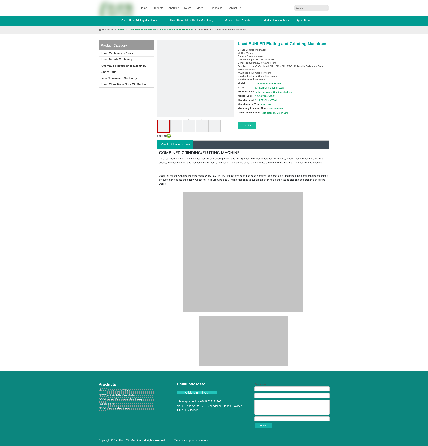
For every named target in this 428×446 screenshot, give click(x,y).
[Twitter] (192, 417)
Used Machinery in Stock (117, 53)
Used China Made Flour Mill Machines (125, 84)
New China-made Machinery (119, 78)
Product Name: (246, 91)
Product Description (175, 144)
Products (157, 8)
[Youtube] (198, 417)
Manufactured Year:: (249, 104)
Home (143, 8)
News (187, 8)
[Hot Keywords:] (326, 8)
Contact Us (234, 8)
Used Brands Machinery (116, 59)
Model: (242, 83)
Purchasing (215, 8)
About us (173, 8)
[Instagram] (204, 417)
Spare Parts (108, 72)
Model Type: (245, 95)
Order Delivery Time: (249, 112)
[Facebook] (180, 417)
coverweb (202, 440)
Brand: (241, 87)
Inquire (247, 125)
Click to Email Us (196, 392)
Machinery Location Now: (252, 108)
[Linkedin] (186, 417)
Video (199, 8)
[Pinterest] (209, 417)
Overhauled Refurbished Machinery (123, 65)
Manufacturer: (246, 100)
